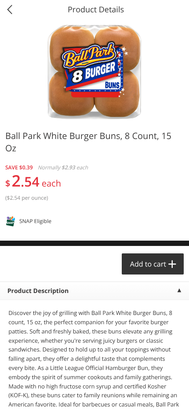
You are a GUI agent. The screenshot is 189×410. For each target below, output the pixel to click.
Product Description (38, 291)
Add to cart (148, 264)
